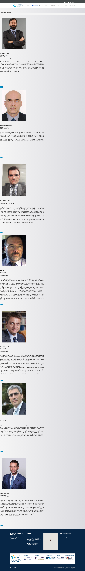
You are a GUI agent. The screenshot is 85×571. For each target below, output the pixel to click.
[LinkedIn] (12, 1)
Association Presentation (70, 568)
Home (28, 5)
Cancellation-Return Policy (59, 567)
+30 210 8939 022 (64, 2)
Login (70, 5)
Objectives (41, 5)
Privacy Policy (67, 567)
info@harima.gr (72, 2)
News (65, 5)
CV (2, 87)
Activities (47, 5)
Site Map (73, 567)
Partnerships (53, 5)
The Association (34, 5)
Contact (73, 5)
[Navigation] (10, 5)
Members (59, 5)
